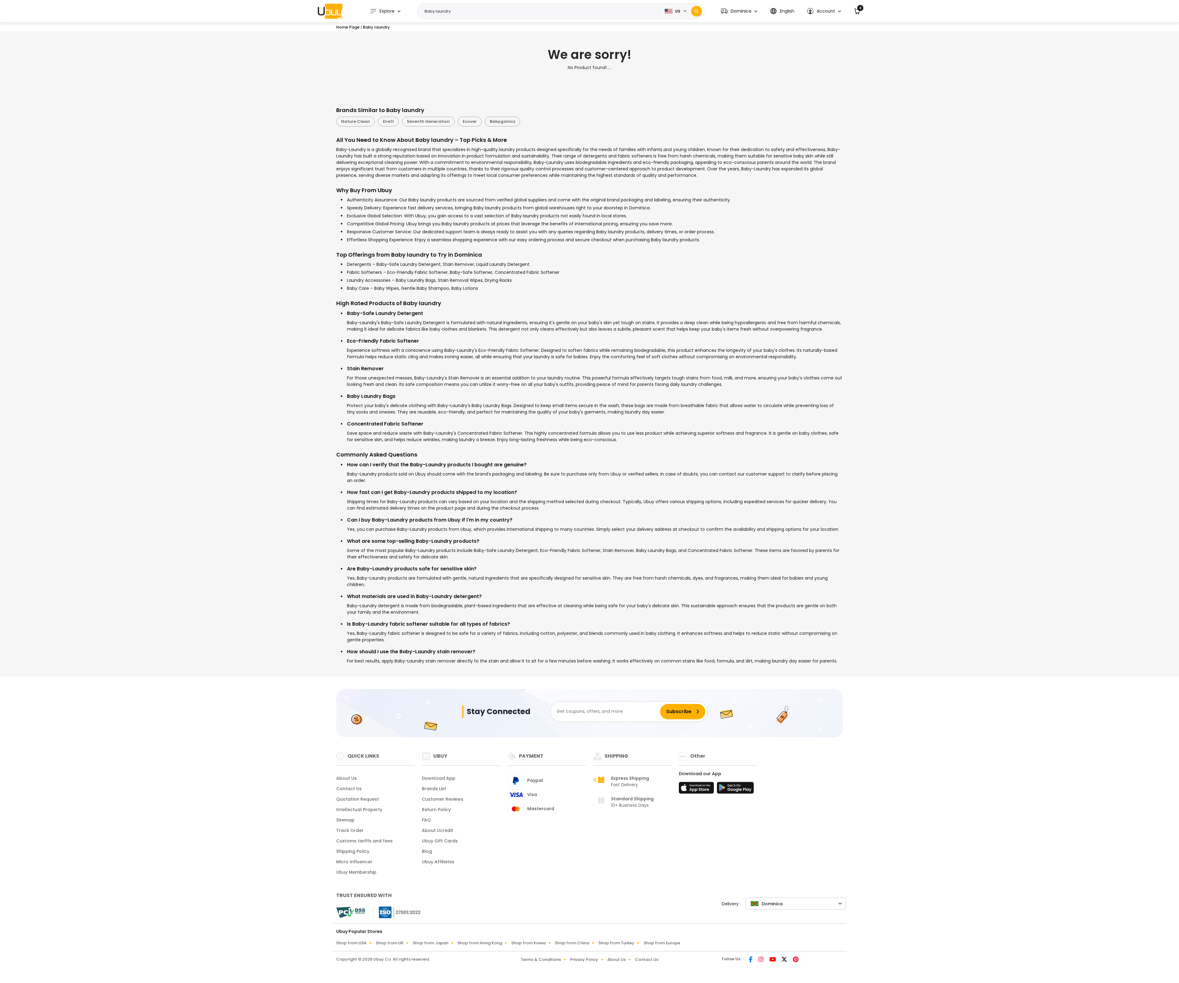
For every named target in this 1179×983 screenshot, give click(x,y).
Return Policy (436, 809)
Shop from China (572, 943)
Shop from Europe (662, 943)
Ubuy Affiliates (438, 862)
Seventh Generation (428, 121)
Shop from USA (351, 943)
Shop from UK (389, 943)
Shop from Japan (430, 943)
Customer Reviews (442, 799)
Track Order (350, 830)
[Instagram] (761, 960)
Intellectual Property (359, 809)
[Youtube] (773, 960)
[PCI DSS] (350, 912)
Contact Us (349, 789)
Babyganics (502, 121)
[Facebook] (751, 960)
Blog (427, 851)
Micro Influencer (354, 862)
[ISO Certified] (396, 912)
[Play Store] (735, 789)
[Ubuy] (330, 11)
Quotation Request (357, 799)
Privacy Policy (584, 959)
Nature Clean (355, 121)
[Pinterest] (795, 960)
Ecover (470, 121)
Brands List (434, 789)
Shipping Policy (352, 851)
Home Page (348, 27)
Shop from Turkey (616, 943)
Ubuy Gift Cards (440, 841)
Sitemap (345, 820)
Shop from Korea (528, 943)
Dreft (388, 121)
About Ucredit (437, 830)
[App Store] (697, 789)
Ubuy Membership (356, 872)
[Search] (696, 11)
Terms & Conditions (541, 959)
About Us (346, 778)
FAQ (426, 820)
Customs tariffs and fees (364, 841)
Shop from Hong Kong (479, 943)
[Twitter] (784, 960)
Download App (438, 778)
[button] (739, 11)
